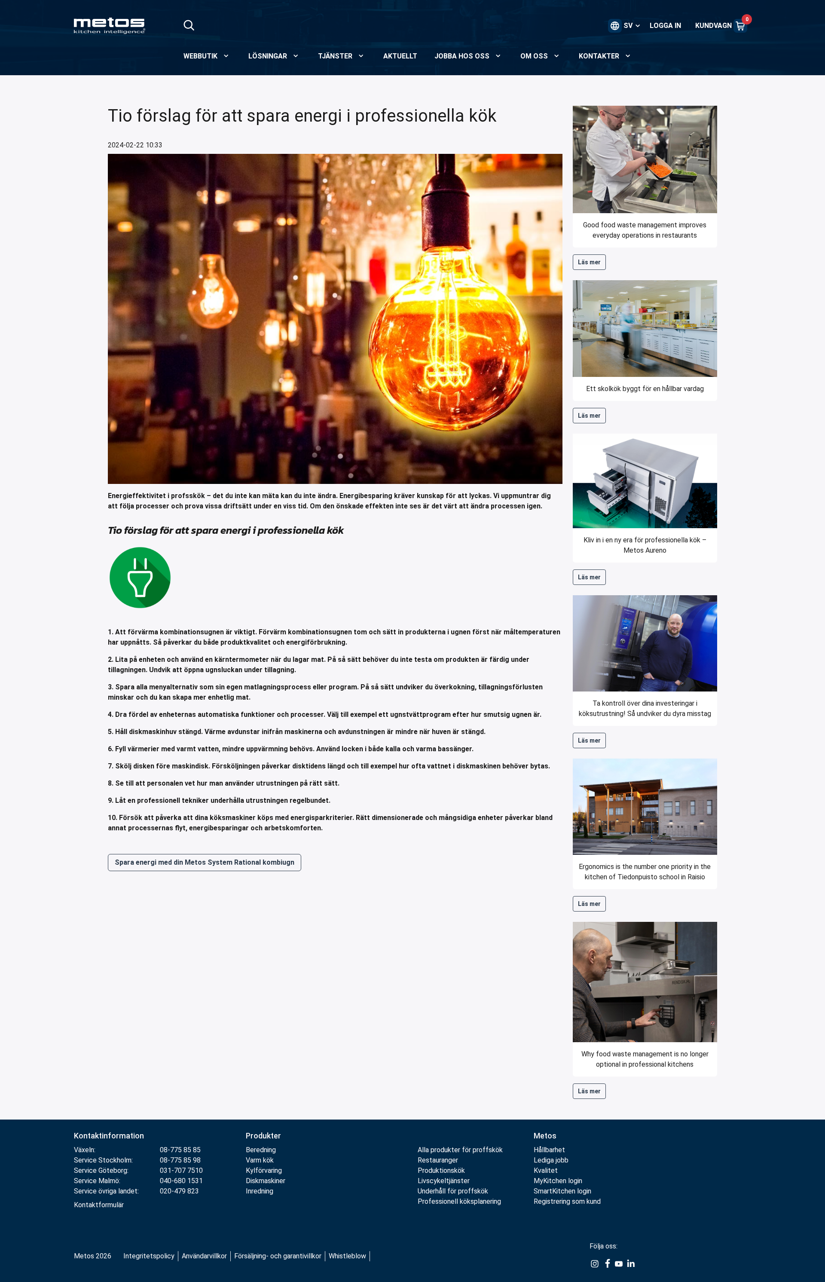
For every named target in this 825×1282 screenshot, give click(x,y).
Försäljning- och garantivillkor (277, 1256)
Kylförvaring (264, 1170)
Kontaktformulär (99, 1205)
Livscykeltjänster (444, 1181)
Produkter (263, 1135)
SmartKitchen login (562, 1191)
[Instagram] (595, 1263)
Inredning (259, 1191)
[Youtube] (619, 1263)
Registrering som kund (567, 1201)
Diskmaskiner (265, 1181)
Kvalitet (546, 1170)
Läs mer (589, 262)
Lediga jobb (551, 1160)
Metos (545, 1135)
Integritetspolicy (148, 1256)
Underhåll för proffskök (453, 1191)
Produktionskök (441, 1170)
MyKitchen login (558, 1181)
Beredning (261, 1150)
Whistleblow (347, 1256)
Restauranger (438, 1160)
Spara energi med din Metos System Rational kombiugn (204, 862)
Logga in (665, 25)
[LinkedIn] (631, 1263)
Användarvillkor (204, 1256)
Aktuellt (400, 56)
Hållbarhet (549, 1150)
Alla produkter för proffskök (460, 1150)
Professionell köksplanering (459, 1201)
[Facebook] (607, 1263)
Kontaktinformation (109, 1135)
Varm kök (260, 1160)
